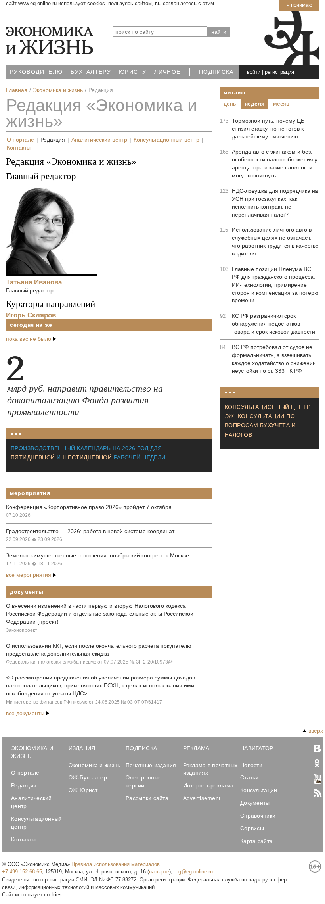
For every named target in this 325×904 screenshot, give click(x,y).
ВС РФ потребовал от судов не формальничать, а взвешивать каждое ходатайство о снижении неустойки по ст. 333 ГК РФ (274, 359)
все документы (25, 713)
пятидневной (33, 457)
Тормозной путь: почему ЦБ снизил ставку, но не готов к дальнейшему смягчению (268, 128)
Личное (167, 72)
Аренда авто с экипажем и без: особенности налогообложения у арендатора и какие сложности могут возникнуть (274, 163)
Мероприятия (30, 493)
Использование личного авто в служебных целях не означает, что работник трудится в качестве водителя (275, 241)
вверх (315, 730)
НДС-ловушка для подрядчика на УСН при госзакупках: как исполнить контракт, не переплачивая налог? (275, 203)
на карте (159, 872)
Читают (235, 92)
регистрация (279, 72)
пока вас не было (28, 339)
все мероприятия (28, 575)
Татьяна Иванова (34, 282)
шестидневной (87, 457)
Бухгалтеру (91, 72)
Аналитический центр (99, 140)
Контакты (19, 148)
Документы (26, 592)
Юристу (132, 72)
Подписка (216, 72)
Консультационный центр (166, 140)
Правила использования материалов (115, 864)
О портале (20, 140)
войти (253, 72)
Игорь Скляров (31, 315)
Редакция (52, 140)
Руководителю (36, 72)
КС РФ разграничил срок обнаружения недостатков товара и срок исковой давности (273, 324)
